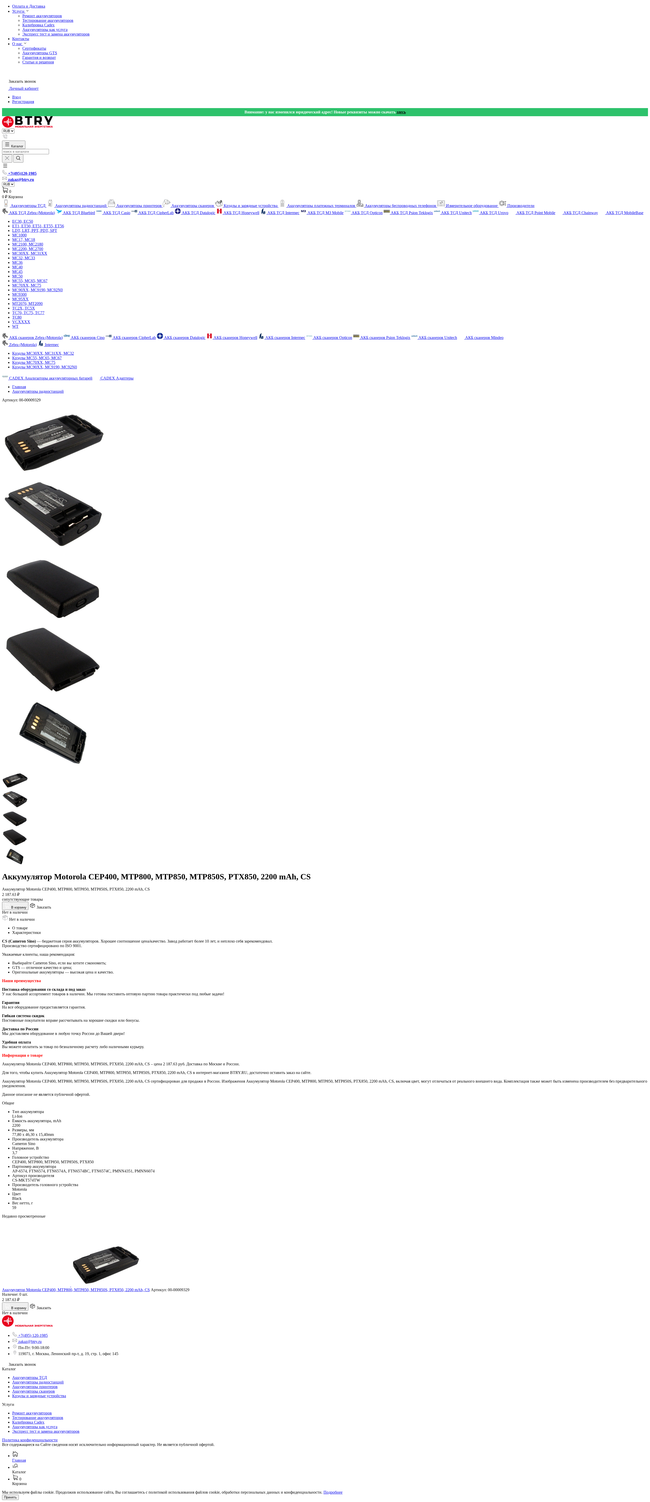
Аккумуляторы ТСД (29, 1377)
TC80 (17, 317)
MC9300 (19, 294)
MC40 (17, 267)
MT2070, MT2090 (27, 303)
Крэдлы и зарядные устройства (39, 1396)
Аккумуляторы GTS (39, 53)
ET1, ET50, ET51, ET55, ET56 (38, 226)
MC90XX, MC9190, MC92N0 (37, 290)
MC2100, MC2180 (27, 244)
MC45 (17, 271)
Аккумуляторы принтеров (35, 1387)
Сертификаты (34, 48)
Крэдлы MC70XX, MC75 (33, 362)
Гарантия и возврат (39, 57)
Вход (16, 97)
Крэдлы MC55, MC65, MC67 (37, 358)
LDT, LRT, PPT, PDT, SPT (34, 230)
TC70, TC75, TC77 (28, 313)
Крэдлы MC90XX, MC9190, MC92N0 (44, 367)
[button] (5, 167)
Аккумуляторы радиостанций (38, 391)
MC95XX (20, 299)
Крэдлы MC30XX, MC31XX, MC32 (43, 353)
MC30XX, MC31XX (29, 253)
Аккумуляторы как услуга (45, 29)
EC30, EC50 (22, 221)
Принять (10, 1497)
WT (15, 326)
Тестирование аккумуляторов (47, 20)
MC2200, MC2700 (27, 249)
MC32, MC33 (23, 258)
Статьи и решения (38, 62)
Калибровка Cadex (38, 25)
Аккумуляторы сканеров (33, 1391)
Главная (19, 387)
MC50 (17, 276)
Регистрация (23, 101)
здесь (401, 112)
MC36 (17, 262)
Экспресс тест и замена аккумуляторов (56, 34)
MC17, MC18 (23, 239)
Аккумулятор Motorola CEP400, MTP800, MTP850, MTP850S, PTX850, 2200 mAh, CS (76, 1290)
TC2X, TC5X (23, 308)
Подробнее (333, 1492)
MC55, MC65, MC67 (29, 281)
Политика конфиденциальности (30, 1440)
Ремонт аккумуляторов (42, 16)
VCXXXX (21, 322)
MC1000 (19, 235)
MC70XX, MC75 (26, 285)
